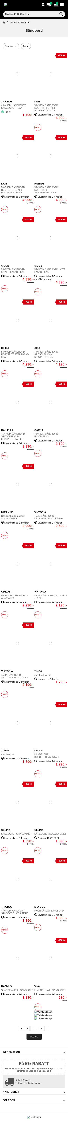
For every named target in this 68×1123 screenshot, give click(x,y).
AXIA (37, 348)
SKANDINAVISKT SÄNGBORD (17, 990)
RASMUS (6, 986)
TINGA (38, 671)
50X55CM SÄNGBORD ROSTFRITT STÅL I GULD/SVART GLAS (13, 190)
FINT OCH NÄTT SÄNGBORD (49, 990)
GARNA (38, 430)
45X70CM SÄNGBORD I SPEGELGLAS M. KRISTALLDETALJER (13, 436)
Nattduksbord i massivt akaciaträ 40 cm (13, 517)
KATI (37, 101)
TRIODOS (6, 101)
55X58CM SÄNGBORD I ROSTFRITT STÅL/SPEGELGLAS (46, 190)
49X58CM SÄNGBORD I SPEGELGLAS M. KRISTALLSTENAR (46, 354)
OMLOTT (6, 591)
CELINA (5, 830)
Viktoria (40, 512)
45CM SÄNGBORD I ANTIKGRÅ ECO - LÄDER (14, 676)
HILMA (5, 348)
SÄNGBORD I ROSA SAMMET (50, 834)
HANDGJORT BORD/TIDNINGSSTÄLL (46, 755)
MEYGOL (39, 906)
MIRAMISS (7, 512)
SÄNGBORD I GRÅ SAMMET (16, 834)
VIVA (37, 986)
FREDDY (39, 183)
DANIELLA (7, 430)
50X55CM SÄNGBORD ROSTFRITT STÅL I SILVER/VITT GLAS (46, 108)
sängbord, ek (7, 754)
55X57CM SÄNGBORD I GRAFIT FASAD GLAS (13, 270)
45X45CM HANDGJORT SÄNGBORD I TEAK (13, 106)
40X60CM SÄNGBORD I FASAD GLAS (46, 435)
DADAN (38, 750)
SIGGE (5, 265)
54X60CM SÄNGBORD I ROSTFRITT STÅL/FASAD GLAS (15, 354)
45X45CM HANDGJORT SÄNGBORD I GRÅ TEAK (14, 912)
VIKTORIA (40, 591)
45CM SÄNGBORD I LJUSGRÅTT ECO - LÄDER (48, 517)
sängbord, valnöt (42, 675)
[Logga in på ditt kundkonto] (43, 5)
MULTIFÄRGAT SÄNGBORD (49, 910)
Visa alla (34, 1037)
